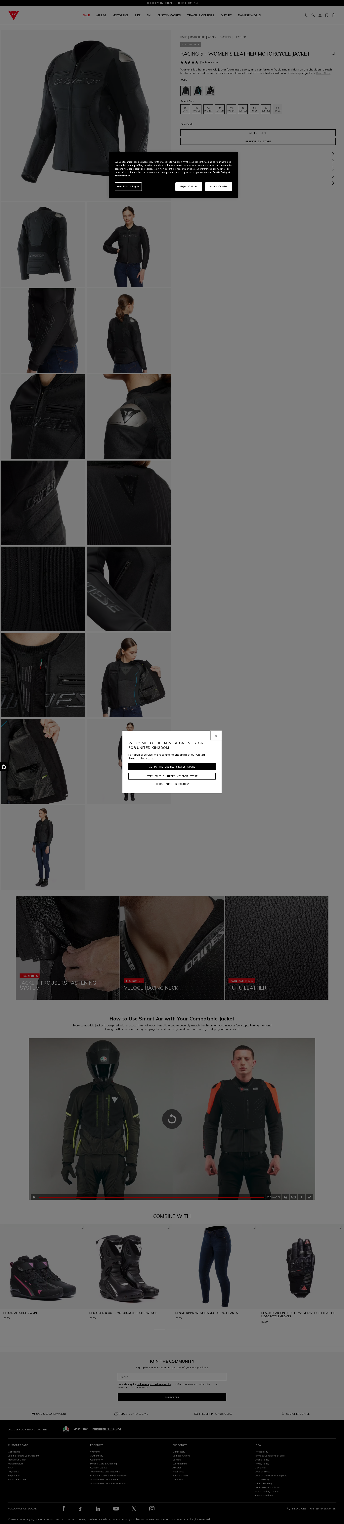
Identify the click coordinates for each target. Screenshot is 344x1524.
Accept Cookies (219, 186)
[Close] (216, 735)
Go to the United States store (172, 766)
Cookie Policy (220, 172)
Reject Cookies (188, 186)
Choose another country (172, 784)
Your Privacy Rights (128, 186)
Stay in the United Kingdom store (172, 776)
